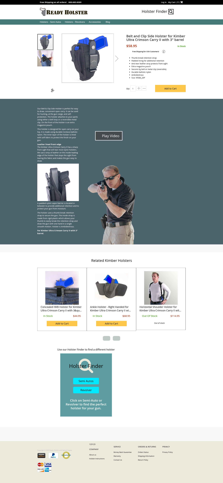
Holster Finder (155, 11)
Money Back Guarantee (123, 452)
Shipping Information (146, 456)
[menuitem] (50, 22)
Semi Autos (86, 381)
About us (92, 455)
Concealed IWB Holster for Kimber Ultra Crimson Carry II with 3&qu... (61, 308)
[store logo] (64, 12)
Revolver (86, 390)
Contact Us (118, 460)
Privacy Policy (167, 452)
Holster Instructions (97, 458)
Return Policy (143, 460)
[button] (117, 58)
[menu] (111, 22)
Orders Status (143, 452)
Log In (163, 2)
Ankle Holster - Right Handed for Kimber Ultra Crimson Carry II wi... (110, 308)
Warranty (117, 456)
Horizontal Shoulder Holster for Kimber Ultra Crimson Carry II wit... (160, 308)
